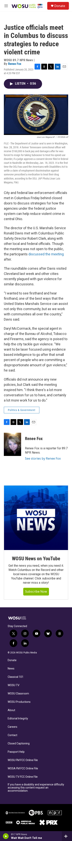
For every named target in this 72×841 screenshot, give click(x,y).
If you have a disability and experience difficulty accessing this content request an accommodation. (36, 787)
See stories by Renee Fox (43, 458)
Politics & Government (21, 410)
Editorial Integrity (18, 718)
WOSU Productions (19, 701)
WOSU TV (13, 685)
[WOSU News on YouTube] (36, 518)
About (11, 710)
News (11, 668)
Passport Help (16, 751)
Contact (12, 735)
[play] (5, 836)
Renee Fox (14, 64)
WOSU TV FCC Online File (23, 776)
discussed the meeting (46, 254)
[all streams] (67, 836)
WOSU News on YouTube (36, 558)
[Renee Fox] (12, 444)
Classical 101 (15, 676)
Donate (59, 6)
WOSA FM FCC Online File (23, 768)
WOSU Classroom (18, 693)
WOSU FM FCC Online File (23, 760)
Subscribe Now (36, 591)
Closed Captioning (19, 743)
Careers (12, 726)
